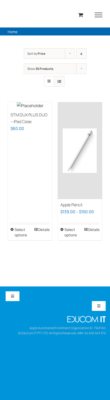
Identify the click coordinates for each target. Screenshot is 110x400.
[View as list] (59, 81)
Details (44, 229)
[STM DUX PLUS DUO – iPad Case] (30, 105)
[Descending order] (81, 53)
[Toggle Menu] (98, 15)
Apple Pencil (71, 205)
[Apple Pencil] (80, 150)
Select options (21, 232)
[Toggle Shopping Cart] (80, 14)
